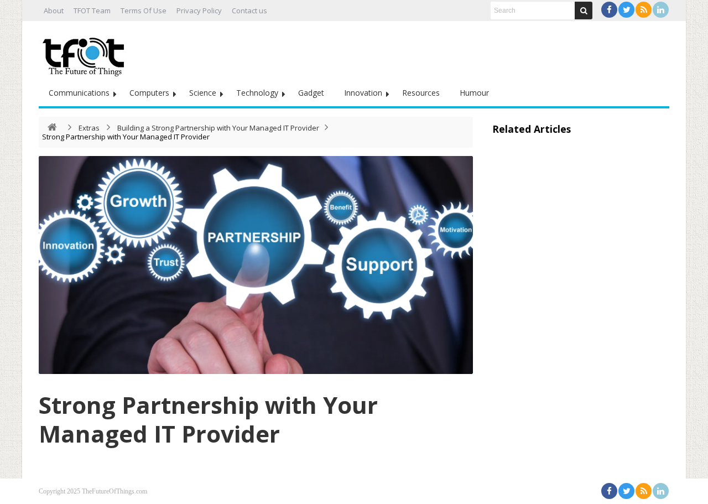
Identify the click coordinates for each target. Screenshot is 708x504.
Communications (79, 92)
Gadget (311, 92)
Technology (257, 92)
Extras (89, 128)
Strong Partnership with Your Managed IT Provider (208, 419)
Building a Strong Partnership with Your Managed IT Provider (218, 128)
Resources (421, 92)
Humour (474, 92)
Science (202, 92)
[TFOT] (86, 53)
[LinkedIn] (660, 10)
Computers (149, 92)
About (54, 10)
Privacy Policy (199, 10)
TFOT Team (92, 10)
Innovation (363, 92)
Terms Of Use (143, 10)
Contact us (249, 10)
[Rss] (643, 10)
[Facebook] (609, 10)
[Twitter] (626, 10)
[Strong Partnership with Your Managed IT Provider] (256, 265)
